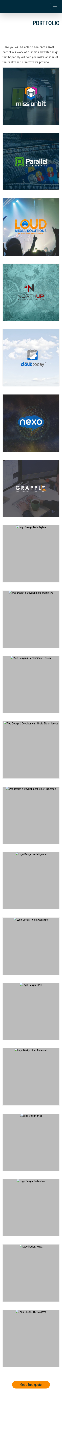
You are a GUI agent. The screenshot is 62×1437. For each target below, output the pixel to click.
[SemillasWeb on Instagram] (35, 1416)
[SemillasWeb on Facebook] (16, 1416)
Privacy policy (48, 1403)
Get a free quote (31, 1385)
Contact (10, 1403)
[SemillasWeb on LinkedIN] (45, 1416)
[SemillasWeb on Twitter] (25, 1416)
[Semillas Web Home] (17, 6)
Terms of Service (28, 1403)
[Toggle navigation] (54, 6)
